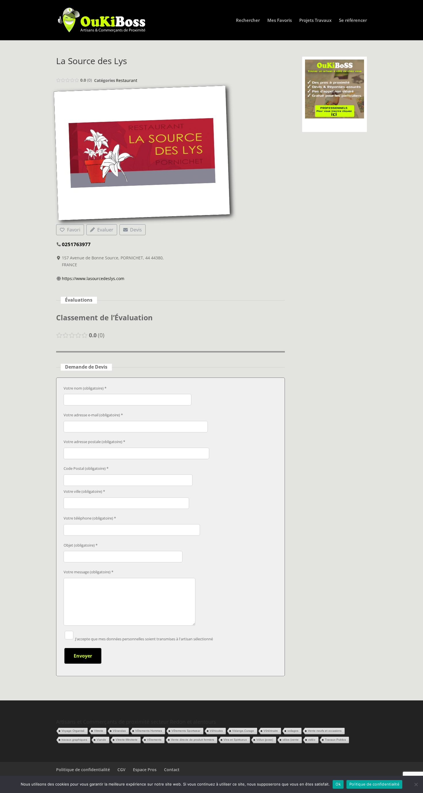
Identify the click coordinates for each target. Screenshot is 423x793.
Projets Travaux (315, 20)
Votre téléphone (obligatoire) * (90, 518)
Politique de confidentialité (83, 769)
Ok (338, 784)
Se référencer (353, 20)
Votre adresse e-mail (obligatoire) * (93, 414)
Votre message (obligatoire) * (88, 571)
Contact (172, 769)
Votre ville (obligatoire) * (84, 491)
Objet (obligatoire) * (81, 545)
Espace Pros (145, 769)
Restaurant (126, 80)
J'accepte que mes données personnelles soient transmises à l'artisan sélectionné (143, 638)
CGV (121, 769)
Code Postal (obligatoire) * (86, 468)
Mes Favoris (279, 20)
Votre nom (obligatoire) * (85, 388)
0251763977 (76, 244)
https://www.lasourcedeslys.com (93, 278)
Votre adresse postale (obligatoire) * (94, 441)
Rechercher (248, 20)
